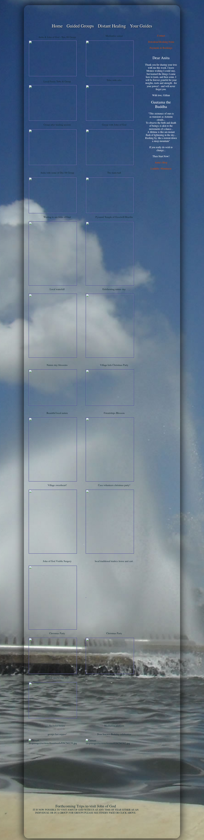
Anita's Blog (161, 162)
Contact (161, 35)
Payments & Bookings (161, 47)
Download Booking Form (161, 41)
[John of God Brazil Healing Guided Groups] (102, 14)
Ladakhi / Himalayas (161, 168)
